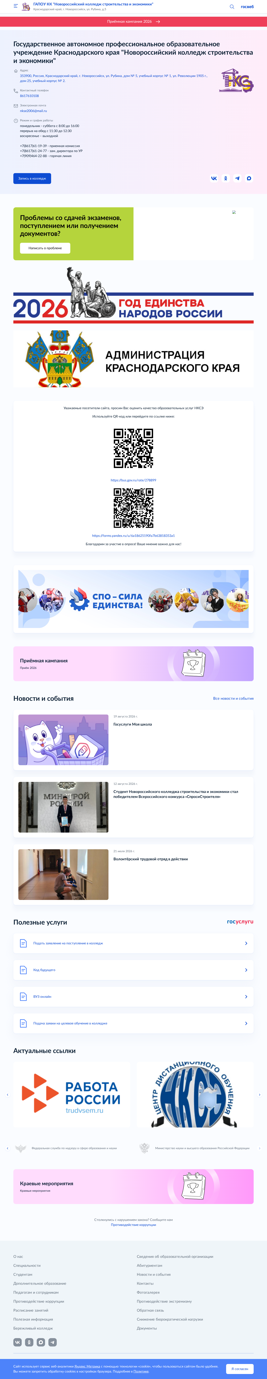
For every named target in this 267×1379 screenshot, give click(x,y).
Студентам (22, 1275)
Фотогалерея (148, 1293)
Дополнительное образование (39, 1284)
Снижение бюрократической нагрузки (170, 1319)
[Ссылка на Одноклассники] (226, 178)
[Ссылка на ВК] (214, 178)
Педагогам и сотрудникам (36, 1293)
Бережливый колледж (33, 1328)
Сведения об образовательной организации (175, 1257)
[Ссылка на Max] (249, 178)
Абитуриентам (149, 1266)
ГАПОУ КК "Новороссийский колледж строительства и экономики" (93, 4)
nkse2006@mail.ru (33, 111)
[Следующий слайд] (259, 1094)
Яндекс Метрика (87, 1366)
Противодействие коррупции (133, 1225)
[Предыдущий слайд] (7, 1094)
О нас (18, 1257)
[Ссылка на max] (41, 1342)
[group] (71, 1094)
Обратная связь (150, 1310)
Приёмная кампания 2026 (129, 22)
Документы (147, 1328)
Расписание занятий (30, 1310)
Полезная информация (33, 1319)
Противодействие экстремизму (164, 1302)
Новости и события (154, 1275)
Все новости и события (233, 699)
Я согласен (240, 1369)
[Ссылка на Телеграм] (237, 178)
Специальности (26, 1266)
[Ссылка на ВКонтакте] (17, 1342)
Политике (141, 1371)
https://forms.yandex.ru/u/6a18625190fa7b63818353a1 (133, 535)
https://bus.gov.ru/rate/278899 (133, 480)
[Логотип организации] (26, 7)
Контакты (145, 1284)
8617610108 (29, 96)
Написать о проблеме (45, 248)
